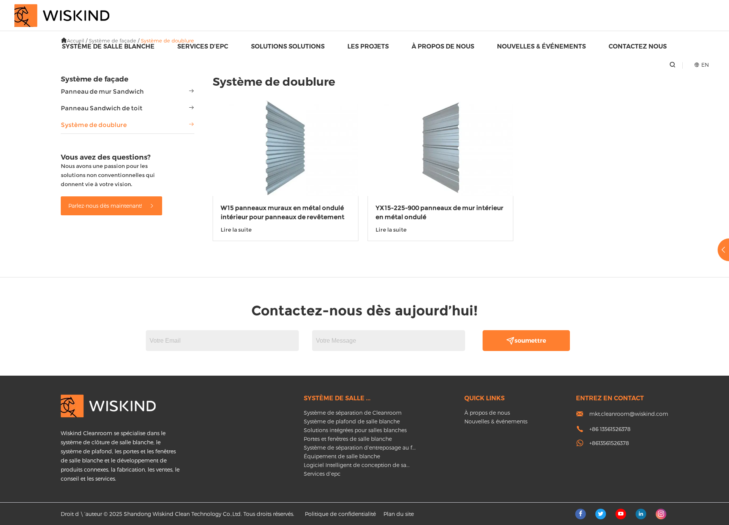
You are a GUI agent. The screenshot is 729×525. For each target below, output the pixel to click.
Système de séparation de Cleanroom (353, 412)
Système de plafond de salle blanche (352, 421)
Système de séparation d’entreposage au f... (360, 447)
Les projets (368, 46)
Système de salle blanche (108, 46)
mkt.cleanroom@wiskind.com (628, 414)
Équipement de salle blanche (342, 456)
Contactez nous (638, 46)
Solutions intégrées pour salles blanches (355, 430)
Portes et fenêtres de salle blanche (348, 439)
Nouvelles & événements (541, 46)
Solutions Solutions (288, 46)
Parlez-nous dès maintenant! (106, 205)
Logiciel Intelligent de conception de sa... (357, 465)
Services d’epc (202, 46)
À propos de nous (443, 46)
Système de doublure (94, 125)
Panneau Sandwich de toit (101, 108)
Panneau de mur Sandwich (102, 91)
